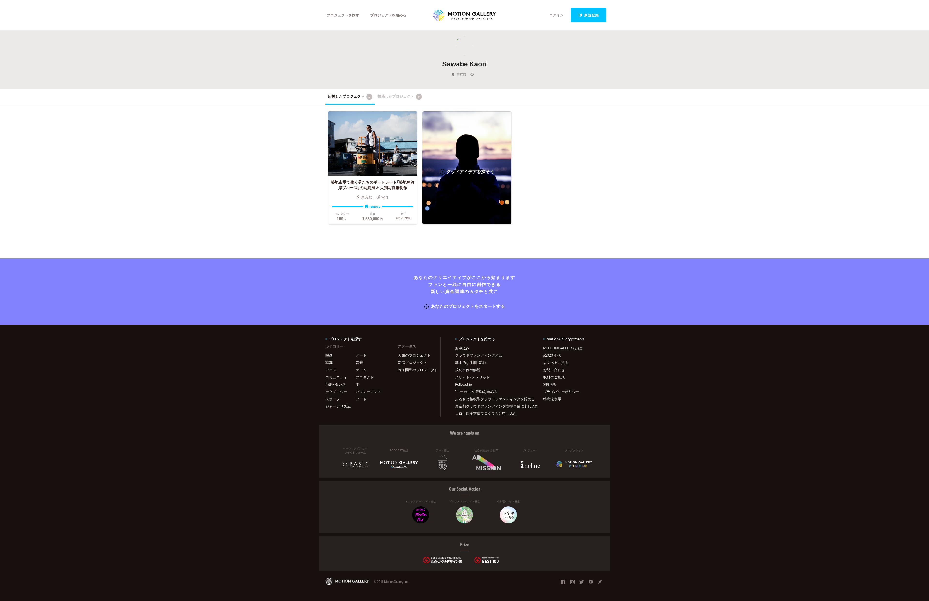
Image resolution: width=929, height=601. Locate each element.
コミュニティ (336, 377)
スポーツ (332, 398)
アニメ (330, 369)
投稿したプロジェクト (399, 96)
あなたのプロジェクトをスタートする (468, 306)
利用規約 (550, 384)
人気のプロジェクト (414, 355)
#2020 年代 (552, 355)
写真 (329, 362)
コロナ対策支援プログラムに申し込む (486, 413)
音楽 (359, 362)
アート (361, 355)
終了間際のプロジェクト (416, 369)
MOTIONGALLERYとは (562, 348)
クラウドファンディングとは (478, 355)
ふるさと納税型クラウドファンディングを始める (493, 398)
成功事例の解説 (467, 369)
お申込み (462, 348)
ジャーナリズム (338, 406)
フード (361, 398)
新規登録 (591, 15)
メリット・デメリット (472, 377)
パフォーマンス (368, 391)
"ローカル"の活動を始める (476, 391)
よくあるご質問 (556, 362)
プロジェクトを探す (343, 15)
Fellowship (463, 384)
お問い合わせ (554, 369)
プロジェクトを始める (388, 15)
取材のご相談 (554, 377)
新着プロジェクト (412, 362)
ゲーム (361, 369)
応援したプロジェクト (349, 96)
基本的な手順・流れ (470, 362)
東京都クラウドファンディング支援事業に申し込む (493, 406)
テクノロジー (336, 391)
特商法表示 (552, 398)
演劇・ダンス (335, 384)
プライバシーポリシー (561, 391)
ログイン (556, 15)
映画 (329, 355)
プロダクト (365, 377)
